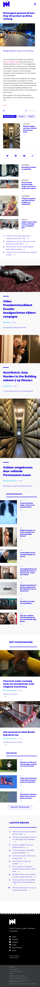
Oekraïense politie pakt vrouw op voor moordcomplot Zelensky (24, 889)
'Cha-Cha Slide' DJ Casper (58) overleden (21, 862)
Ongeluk (31, 116)
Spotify (14, 945)
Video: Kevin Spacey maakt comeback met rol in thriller (24, 833)
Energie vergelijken (13, 969)
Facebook (15, 939)
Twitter (14, 937)
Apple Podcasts (17, 947)
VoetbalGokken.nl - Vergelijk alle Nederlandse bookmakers (23, 984)
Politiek (24, 220)
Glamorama (25, 165)
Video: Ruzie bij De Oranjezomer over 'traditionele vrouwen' (21, 253)
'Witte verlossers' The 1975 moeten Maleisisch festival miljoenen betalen (20, 248)
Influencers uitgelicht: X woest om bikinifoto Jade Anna (22, 846)
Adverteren (31, 928)
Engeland (22, 116)
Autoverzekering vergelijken (15, 972)
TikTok (14, 950)
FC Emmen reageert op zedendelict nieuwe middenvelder (23, 851)
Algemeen (25, 180)
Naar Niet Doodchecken (20, 807)
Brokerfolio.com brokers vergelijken (17, 976)
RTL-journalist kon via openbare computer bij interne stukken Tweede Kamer (23, 869)
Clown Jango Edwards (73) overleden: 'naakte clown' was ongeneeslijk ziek (23, 881)
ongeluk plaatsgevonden (10, 62)
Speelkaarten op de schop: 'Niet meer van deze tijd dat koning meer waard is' (20, 242)
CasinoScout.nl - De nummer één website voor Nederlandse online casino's (20, 981)
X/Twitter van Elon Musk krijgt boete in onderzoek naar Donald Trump (18, 237)
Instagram (15, 942)
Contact (11, 928)
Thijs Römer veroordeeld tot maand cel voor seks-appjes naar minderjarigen (24, 838)
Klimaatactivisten (9, 116)
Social (5, 105)
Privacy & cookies (20, 928)
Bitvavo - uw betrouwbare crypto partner (18, 978)
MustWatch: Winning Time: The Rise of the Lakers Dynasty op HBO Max (24, 875)
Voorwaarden (13, 931)
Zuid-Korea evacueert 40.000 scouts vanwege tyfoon (23, 857)
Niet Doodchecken (10, 481)
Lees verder (3, 176)
